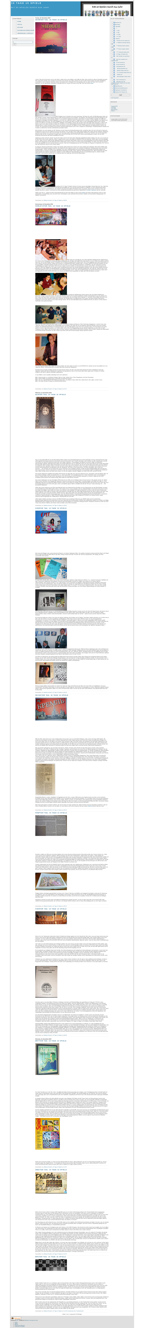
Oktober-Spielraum (91, 190)
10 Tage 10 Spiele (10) (122, 54)
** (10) (117, 30)
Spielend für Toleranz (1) (121, 92)
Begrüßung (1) (118, 86)
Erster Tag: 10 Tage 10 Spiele (50, 1257)
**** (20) (118, 34)
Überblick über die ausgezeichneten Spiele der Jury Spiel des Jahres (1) (120, 83)
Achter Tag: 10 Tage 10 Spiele (50, 394)
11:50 (65, 1254)
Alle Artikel (117, 24)
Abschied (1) (118, 22)
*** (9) (117, 32)
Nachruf (90, 806)
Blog (92, 83)
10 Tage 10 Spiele (26, 3)
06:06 (65, 200)
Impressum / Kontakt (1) (121, 90)
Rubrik (83, 192)
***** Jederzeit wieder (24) (122, 52)
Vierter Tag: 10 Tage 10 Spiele (51, 909)
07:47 (65, 388)
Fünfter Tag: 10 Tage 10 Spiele (51, 813)
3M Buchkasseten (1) (122, 68)
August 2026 (114, 106)
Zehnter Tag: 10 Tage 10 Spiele (51, 20)
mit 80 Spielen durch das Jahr (30, 7)
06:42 (65, 505)
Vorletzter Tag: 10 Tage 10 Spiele (53, 206)
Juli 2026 (113, 107)
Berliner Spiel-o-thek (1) (122, 70)
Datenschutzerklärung (25, 30)
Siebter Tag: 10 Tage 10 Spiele (51, 508)
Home (19, 21)
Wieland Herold (47, 200)
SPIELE (118, 38)
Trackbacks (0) (79, 1311)
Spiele (19, 24)
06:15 (65, 906)
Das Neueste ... (115, 109)
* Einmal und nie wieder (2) (122, 40)
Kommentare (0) (71, 1311)
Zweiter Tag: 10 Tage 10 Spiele (51, 1170)
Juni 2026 (113, 108)
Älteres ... (113, 110)
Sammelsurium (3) (120, 66)
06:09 (65, 1035)
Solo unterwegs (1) (121, 79)
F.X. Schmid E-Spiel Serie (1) (124, 72)
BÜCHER (118, 26)
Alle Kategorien (115, 97)
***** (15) (118, 36)
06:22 (65, 810)
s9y (17, 1320)
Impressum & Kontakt (25, 33)
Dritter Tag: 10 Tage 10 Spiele (51, 1041)
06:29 (65, 692)
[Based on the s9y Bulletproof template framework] (16, 1319)
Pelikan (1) (119, 74)
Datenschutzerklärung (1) (121, 88)
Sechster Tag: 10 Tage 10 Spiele (51, 695)
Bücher (20, 27)
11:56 (65, 1167)
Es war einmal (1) (120, 62)
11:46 (65, 1311)
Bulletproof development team (31, 1320)
